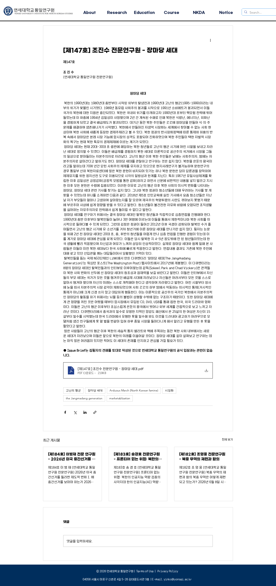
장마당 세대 (95, 390)
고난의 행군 (73, 390)
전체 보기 (227, 439)
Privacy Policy (167, 571)
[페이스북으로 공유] (65, 412)
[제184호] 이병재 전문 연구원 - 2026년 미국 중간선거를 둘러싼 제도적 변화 (71, 457)
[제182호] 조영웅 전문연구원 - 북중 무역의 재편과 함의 (202, 456)
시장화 (169, 390)
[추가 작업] (210, 40)
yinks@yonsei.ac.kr (178, 579)
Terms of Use (145, 571)
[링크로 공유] (95, 412)
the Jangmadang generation (84, 398)
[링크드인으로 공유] (85, 412)
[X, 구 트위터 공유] (75, 412)
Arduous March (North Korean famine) (134, 390)
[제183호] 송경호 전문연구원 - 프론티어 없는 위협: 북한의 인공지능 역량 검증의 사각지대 (137, 457)
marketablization (119, 398)
